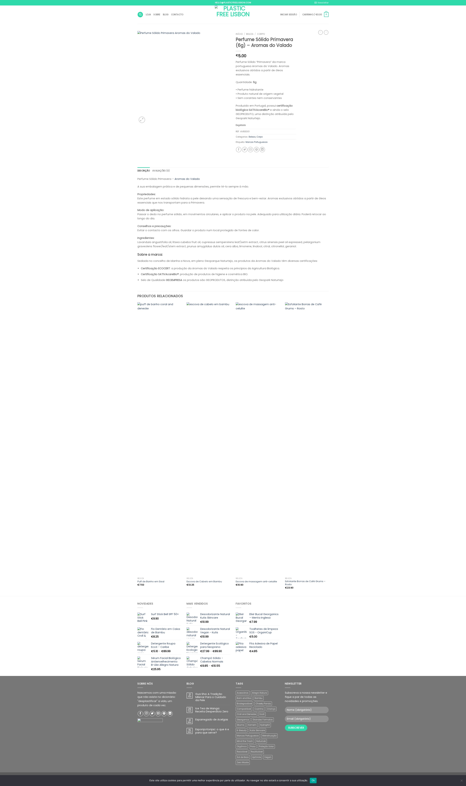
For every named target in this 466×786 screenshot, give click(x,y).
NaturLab (261, 741)
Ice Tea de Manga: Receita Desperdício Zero (211, 710)
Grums (240, 725)
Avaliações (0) (161, 170)
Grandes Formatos (263, 719)
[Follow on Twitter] (152, 713)
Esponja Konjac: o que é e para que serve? (212, 731)
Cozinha (258, 708)
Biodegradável (244, 703)
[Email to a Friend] (250, 149)
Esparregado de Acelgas (211, 719)
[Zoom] (142, 120)
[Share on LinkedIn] (262, 149)
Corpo (261, 34)
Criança (271, 708)
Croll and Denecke (246, 714)
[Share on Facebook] (238, 149)
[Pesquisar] (140, 14)
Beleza (249, 34)
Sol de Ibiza (243, 757)
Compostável (244, 708)
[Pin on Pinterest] (256, 149)
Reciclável (242, 751)
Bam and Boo (244, 698)
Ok (313, 780)
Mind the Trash (245, 741)
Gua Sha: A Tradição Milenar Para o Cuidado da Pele (210, 697)
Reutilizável (257, 751)
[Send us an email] (158, 713)
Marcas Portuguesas (257, 142)
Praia (252, 746)
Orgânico (242, 746)
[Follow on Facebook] (140, 713)
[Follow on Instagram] (146, 713)
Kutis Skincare (257, 730)
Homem (252, 725)
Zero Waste (243, 762)
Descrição (143, 170)
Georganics (243, 719)
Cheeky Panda (263, 703)
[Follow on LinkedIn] (170, 713)
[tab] (143, 170)
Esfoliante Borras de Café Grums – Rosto (305, 583)
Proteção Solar (266, 746)
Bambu (258, 698)
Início (239, 34)
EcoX (262, 714)
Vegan (267, 757)
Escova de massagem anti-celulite (256, 581)
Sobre (156, 14)
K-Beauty (241, 730)
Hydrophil (265, 725)
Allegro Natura (259, 692)
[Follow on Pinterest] (164, 713)
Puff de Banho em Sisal (150, 581)
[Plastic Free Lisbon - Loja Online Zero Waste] (233, 14)
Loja (148, 14)
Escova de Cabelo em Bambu (204, 581)
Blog (166, 14)
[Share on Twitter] (244, 149)
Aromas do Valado (187, 179)
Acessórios (242, 692)
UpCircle (256, 757)
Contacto (177, 14)
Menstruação (269, 735)
